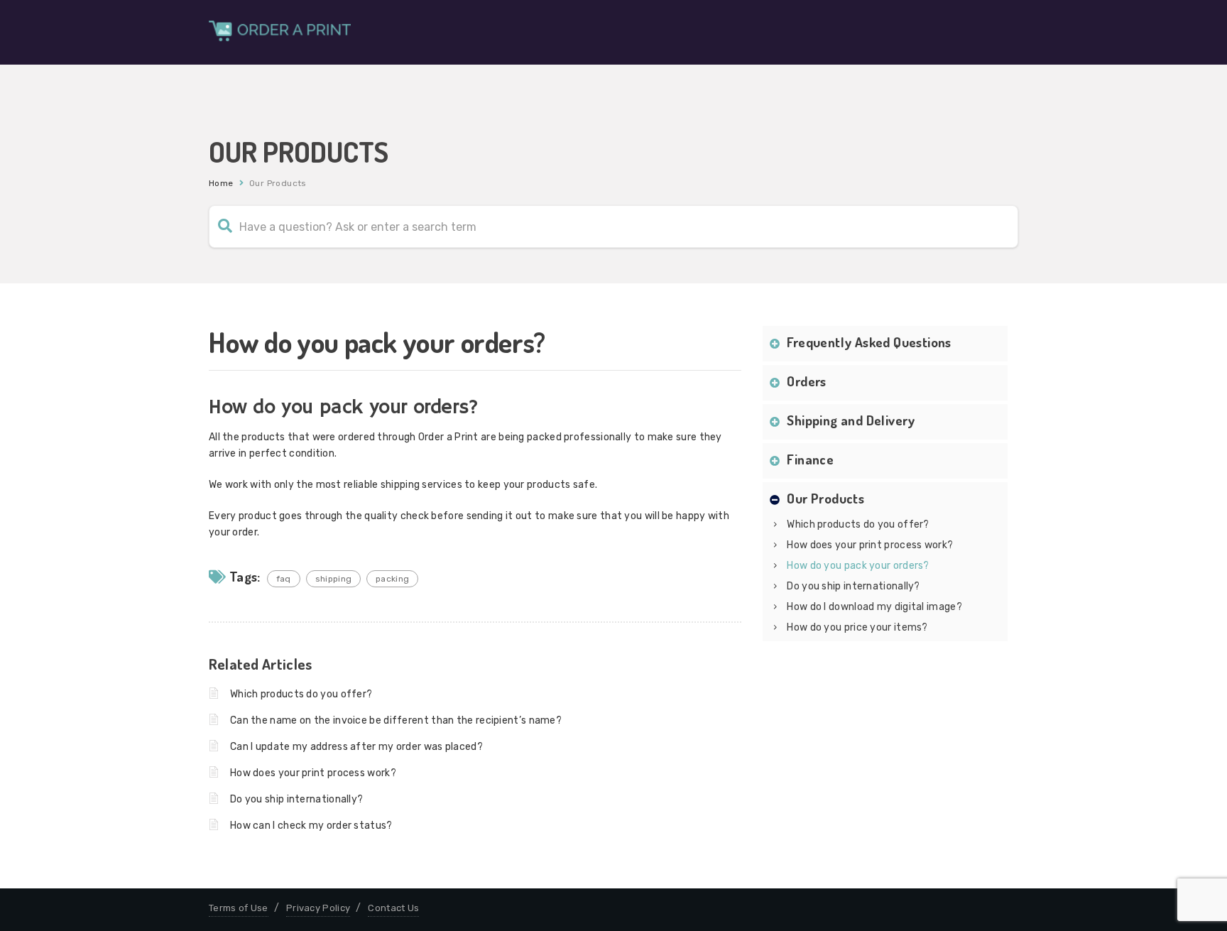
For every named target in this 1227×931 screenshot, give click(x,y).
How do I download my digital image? (874, 607)
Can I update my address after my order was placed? (356, 747)
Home (221, 183)
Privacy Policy (318, 908)
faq (283, 579)
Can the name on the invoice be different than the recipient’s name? (396, 720)
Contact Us (393, 908)
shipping (333, 579)
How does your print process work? (313, 773)
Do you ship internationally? (296, 799)
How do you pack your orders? (858, 566)
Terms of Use (238, 908)
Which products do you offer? (301, 694)
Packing (392, 579)
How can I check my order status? (311, 826)
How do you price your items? (857, 627)
